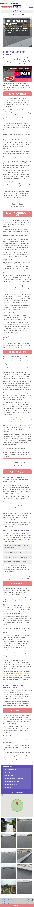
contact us (7, 787)
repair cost (7, 772)
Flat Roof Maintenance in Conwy (12, 904)
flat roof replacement (10, 784)
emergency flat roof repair (12, 781)
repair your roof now (17, 213)
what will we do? (9, 775)
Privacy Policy (28, 900)
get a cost (17, 471)
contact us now (17, 352)
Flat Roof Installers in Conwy (11, 900)
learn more (17, 584)
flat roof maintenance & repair (13, 778)
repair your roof (17, 94)
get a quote (17, 710)
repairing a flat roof (10, 769)
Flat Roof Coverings (8, 902)
